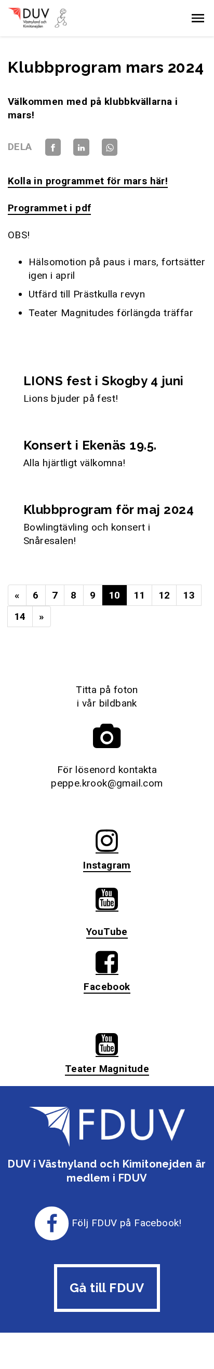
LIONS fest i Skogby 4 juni (103, 380)
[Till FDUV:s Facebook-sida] (52, 1223)
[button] (198, 18)
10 (115, 595)
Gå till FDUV (107, 1287)
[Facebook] (53, 147)
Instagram (107, 865)
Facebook (107, 987)
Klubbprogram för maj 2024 (108, 509)
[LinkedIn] (81, 147)
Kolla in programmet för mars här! (88, 181)
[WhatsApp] (109, 147)
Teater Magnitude (107, 1069)
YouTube (107, 932)
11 (139, 595)
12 (164, 595)
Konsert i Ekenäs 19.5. (90, 445)
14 (20, 616)
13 (189, 595)
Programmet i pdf (49, 208)
